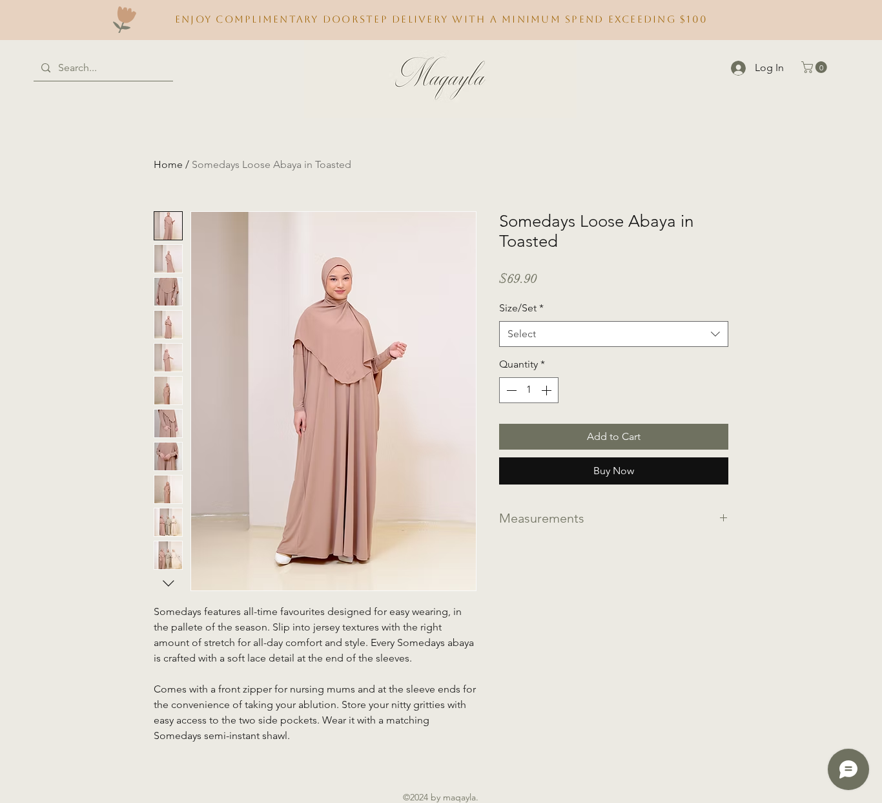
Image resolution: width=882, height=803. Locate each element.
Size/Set (521, 308)
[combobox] (613, 334)
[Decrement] (510, 390)
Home (168, 164)
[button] (815, 67)
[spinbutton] (528, 390)
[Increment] (547, 390)
